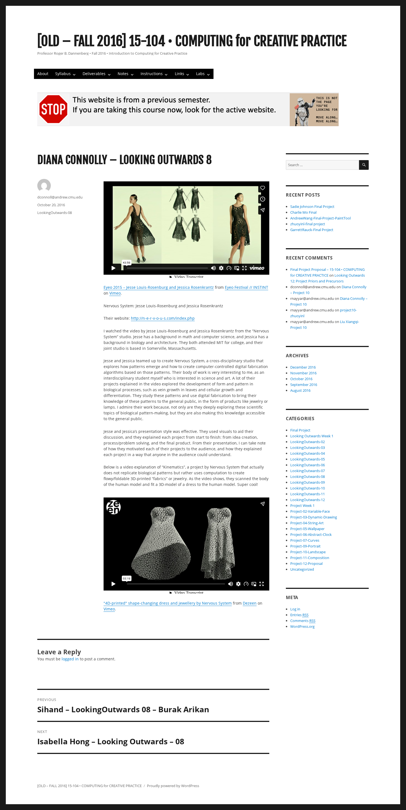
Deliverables (94, 73)
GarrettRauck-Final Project (311, 229)
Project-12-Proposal (306, 563)
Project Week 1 (302, 505)
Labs (200, 73)
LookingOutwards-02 (307, 441)
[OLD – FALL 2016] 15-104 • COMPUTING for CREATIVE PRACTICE (192, 41)
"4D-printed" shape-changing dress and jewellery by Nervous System (168, 603)
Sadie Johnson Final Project (312, 206)
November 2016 (303, 372)
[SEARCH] (364, 165)
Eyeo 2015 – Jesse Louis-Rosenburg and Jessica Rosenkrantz (159, 287)
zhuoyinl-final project (307, 223)
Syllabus (63, 73)
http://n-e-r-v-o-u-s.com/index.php (163, 318)
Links (179, 73)
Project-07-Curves (304, 540)
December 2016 (303, 367)
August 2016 (300, 390)
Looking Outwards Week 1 (311, 435)
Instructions (152, 73)
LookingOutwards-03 (307, 447)
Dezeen (250, 603)
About (42, 73)
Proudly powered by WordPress (173, 785)
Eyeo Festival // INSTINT (246, 287)
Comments (302, 620)
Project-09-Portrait (305, 546)
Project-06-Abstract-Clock (311, 534)
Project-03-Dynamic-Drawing (313, 517)
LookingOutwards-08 (54, 212)
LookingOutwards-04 (307, 453)
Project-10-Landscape (308, 551)
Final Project (300, 430)
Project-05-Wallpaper (307, 528)
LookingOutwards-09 (307, 482)
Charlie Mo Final (303, 212)
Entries (299, 614)
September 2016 (303, 384)
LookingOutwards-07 (307, 470)
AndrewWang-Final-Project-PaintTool (320, 218)
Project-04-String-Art (307, 522)
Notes (123, 73)
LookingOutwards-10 (307, 488)
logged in (70, 658)
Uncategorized (302, 569)
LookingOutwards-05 (307, 459)
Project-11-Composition (309, 557)
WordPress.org (302, 626)
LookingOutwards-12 (307, 499)
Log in (295, 609)
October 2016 (301, 378)
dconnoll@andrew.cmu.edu (60, 197)
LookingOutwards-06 (307, 464)
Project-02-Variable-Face (310, 511)
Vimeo (115, 293)
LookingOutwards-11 (307, 493)
